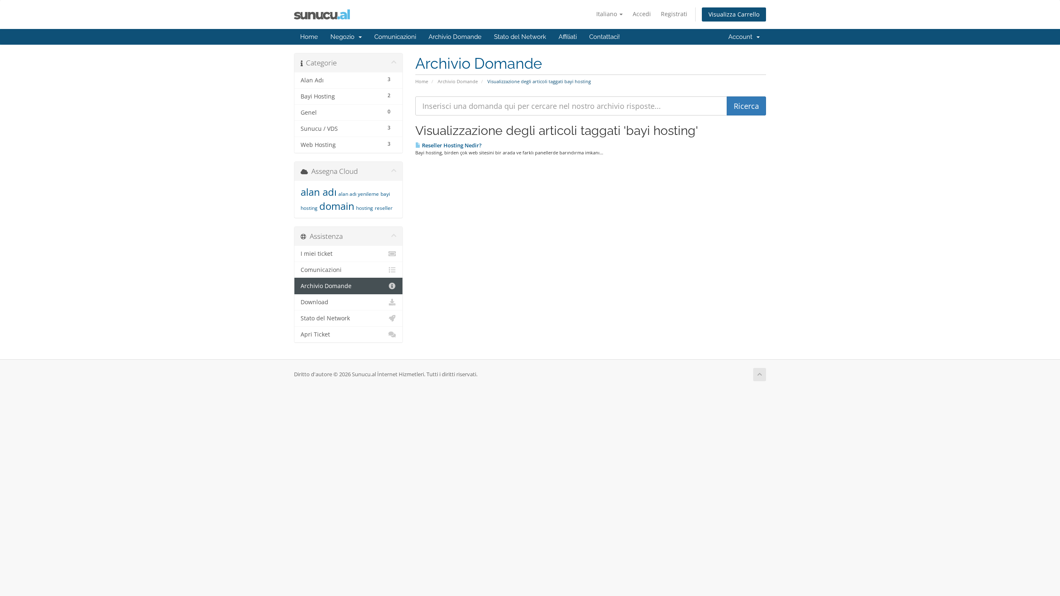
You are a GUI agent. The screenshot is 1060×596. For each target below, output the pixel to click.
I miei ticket (316, 253)
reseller (384, 207)
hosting (364, 207)
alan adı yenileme (358, 193)
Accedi (642, 14)
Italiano (607, 14)
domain (336, 206)
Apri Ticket (315, 334)
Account (742, 37)
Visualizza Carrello (733, 14)
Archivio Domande (455, 37)
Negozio (344, 37)
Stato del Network (520, 37)
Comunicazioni (395, 37)
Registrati (674, 14)
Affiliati (568, 37)
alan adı (319, 192)
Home (309, 37)
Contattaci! (604, 37)
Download (314, 302)
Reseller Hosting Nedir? (451, 145)
